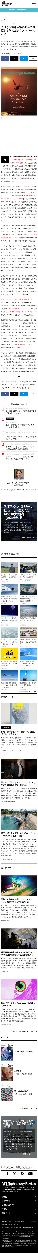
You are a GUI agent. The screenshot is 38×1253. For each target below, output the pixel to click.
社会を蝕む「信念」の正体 (23, 1092)
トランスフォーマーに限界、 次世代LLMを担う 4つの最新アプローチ (21, 456)
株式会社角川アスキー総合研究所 (22, 1227)
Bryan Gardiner (7, 1024)
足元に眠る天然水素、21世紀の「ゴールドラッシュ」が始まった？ (18, 834)
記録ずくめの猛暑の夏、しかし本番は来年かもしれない (21, 435)
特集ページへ (26, 538)
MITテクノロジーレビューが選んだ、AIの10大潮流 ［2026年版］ (19, 512)
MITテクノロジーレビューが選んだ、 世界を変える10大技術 (19, 1123)
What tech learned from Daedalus (9, 24)
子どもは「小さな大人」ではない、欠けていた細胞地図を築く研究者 (18, 783)
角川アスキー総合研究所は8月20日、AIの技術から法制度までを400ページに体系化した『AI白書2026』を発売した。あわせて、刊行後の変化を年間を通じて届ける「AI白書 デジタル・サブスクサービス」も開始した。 (19, 742)
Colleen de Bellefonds (9, 801)
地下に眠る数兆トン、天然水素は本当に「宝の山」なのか (21, 410)
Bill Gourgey (6, 53)
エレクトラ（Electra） (19, 344)
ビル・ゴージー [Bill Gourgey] (18, 483)
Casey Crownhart (7, 859)
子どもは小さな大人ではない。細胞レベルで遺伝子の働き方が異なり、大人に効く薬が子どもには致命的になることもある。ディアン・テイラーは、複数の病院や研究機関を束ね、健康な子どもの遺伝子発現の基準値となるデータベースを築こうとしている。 (19, 793)
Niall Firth (5, 971)
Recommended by (23, 691)
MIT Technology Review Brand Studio (13, 751)
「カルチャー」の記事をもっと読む (22, 1031)
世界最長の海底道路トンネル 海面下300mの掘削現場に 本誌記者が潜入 (16, 953)
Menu (34, 3)
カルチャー (4, 20)
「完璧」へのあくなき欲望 (23, 1072)
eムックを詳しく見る (27, 1109)
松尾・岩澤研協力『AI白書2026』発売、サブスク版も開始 (21, 423)
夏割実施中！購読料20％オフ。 (19, 10)
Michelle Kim (6, 921)
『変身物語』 (26, 186)
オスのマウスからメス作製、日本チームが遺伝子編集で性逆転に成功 (21, 446)
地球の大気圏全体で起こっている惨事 (21, 308)
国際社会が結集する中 (16, 312)
